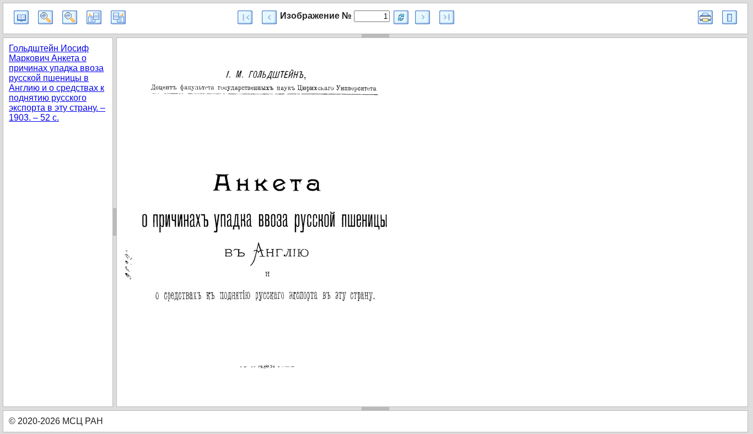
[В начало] (245, 17)
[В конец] (446, 17)
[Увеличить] (45, 17)
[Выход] (729, 17)
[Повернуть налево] (94, 17)
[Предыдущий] (269, 17)
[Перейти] (401, 17)
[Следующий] (422, 17)
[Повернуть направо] (118, 17)
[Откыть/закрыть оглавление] (21, 17)
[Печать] (705, 17)
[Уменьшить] (69, 17)
